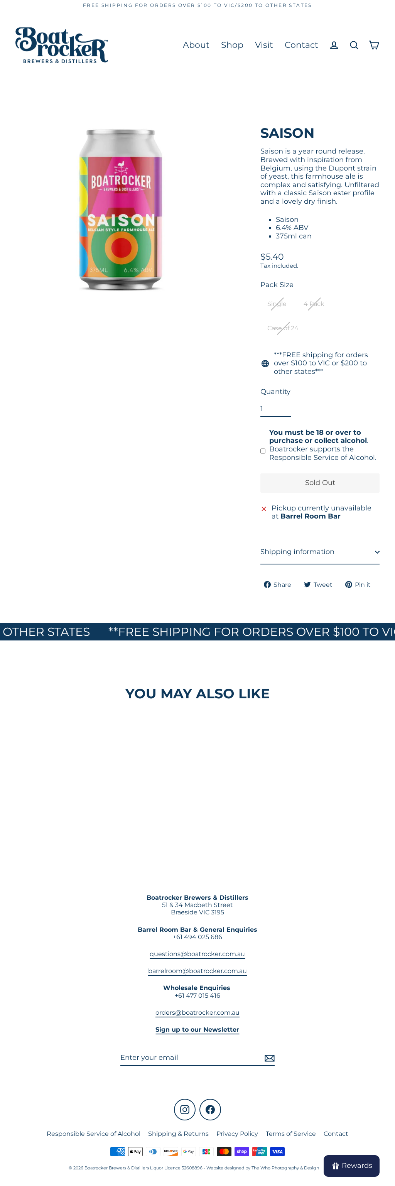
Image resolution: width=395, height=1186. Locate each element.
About (196, 45)
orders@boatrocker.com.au (197, 1012)
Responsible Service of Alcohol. (322, 457)
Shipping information (297, 551)
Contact (301, 45)
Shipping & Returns (178, 1133)
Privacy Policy (237, 1133)
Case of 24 (283, 328)
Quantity (275, 392)
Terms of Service (291, 1133)
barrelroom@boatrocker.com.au (197, 971)
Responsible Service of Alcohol (93, 1133)
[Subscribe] (268, 1058)
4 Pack (314, 303)
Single (277, 303)
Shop (232, 45)
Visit (264, 45)
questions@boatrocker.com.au (197, 954)
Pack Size (277, 285)
